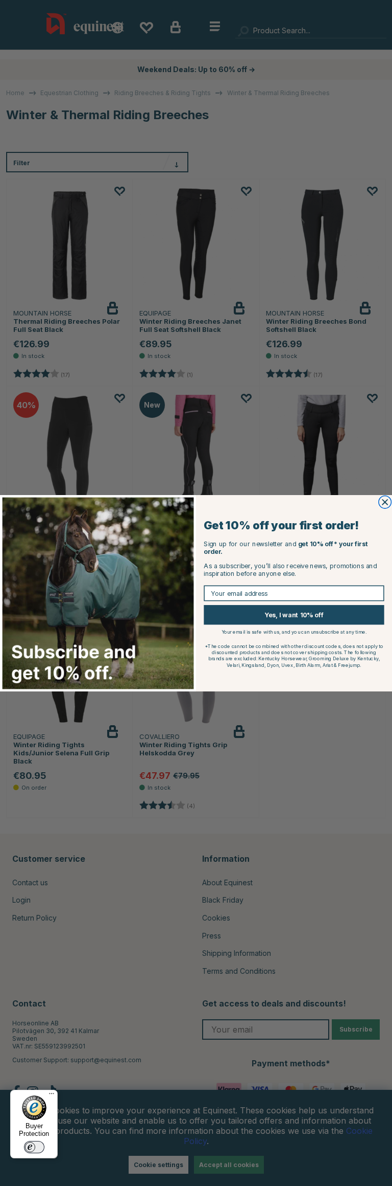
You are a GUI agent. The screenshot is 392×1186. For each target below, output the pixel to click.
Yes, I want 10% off (294, 614)
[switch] (34, 1147)
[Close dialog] (385, 502)
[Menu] (51, 1096)
